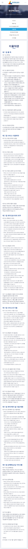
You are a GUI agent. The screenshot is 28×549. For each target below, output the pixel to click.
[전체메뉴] (2, 2)
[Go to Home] (14, 3)
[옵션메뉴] (25, 2)
